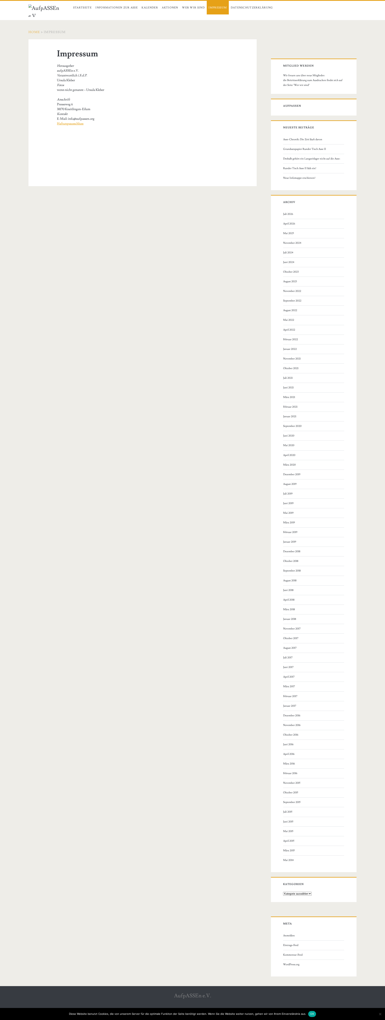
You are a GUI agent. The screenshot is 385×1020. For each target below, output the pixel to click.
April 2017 (289, 676)
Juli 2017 (288, 657)
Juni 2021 (288, 387)
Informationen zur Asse (116, 7)
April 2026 (289, 223)
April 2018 (289, 599)
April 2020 (289, 455)
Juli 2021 (288, 378)
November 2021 (292, 358)
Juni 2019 (288, 503)
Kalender (150, 7)
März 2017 (289, 686)
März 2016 (289, 763)
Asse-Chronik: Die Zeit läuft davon (302, 139)
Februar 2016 (290, 773)
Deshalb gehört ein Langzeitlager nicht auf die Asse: (311, 158)
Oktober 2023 (291, 271)
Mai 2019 (288, 513)
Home (34, 32)
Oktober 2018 (290, 561)
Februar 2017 (290, 696)
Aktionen (170, 7)
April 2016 (289, 754)
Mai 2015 (288, 831)
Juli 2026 (288, 214)
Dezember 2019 (291, 474)
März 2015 (289, 850)
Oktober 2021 (290, 368)
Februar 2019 (290, 532)
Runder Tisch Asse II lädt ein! (299, 168)
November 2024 (292, 243)
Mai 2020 (288, 445)
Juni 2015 (288, 821)
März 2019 (289, 522)
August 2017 (290, 648)
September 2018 (292, 570)
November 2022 (292, 291)
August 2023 (290, 281)
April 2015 (288, 840)
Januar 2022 (290, 349)
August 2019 (290, 484)
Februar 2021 (290, 406)
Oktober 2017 (290, 638)
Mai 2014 (288, 860)
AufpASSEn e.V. (192, 995)
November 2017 (292, 628)
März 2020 (289, 464)
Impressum (218, 7)
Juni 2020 (288, 435)
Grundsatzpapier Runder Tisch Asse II (304, 149)
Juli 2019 (288, 493)
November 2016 (292, 725)
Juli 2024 (288, 252)
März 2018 (289, 609)
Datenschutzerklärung (252, 7)
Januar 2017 (289, 705)
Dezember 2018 (291, 551)
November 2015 (291, 783)
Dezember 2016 (291, 715)
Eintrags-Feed (290, 945)
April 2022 (289, 329)
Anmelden (289, 935)
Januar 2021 (289, 416)
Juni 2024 (288, 262)
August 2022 (290, 310)
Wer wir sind (193, 7)
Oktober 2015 (290, 792)
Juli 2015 (287, 811)
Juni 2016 (288, 744)
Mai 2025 (288, 233)
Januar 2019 (289, 541)
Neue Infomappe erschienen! (299, 178)
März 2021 (289, 397)
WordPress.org (291, 964)
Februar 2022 (290, 339)
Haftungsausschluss (70, 124)
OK (312, 1013)
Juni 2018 (288, 590)
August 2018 (290, 580)
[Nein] (380, 1014)
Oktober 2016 (290, 734)
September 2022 (292, 300)
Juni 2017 (288, 667)
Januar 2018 (289, 619)
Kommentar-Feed (293, 954)
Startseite (82, 7)
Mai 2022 (288, 320)
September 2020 (292, 426)
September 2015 (292, 802)
